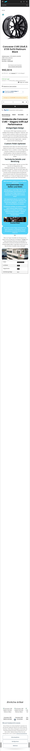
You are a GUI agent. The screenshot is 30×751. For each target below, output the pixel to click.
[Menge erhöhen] (26, 102)
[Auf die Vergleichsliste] (21, 16)
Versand (13, 73)
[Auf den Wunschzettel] (25, 16)
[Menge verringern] (3, 102)
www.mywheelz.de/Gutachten (15, 66)
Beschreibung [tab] (6, 115)
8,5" (18, 268)
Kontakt (24, 239)
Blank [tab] (14, 115)
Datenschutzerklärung (21, 733)
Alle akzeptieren (15, 737)
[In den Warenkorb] (15, 106)
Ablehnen (15, 745)
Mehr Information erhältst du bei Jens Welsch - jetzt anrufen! (15, 202)
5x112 (18, 265)
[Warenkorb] (26, 1)
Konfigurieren (15, 741)
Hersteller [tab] (21, 115)
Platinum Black (20, 262)
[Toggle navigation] (2, 1)
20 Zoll (8, 59)
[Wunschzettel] (23, 1)
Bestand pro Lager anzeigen (9, 86)
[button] (21, 1)
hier (15, 235)
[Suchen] (27, 5)
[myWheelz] (6, 1)
